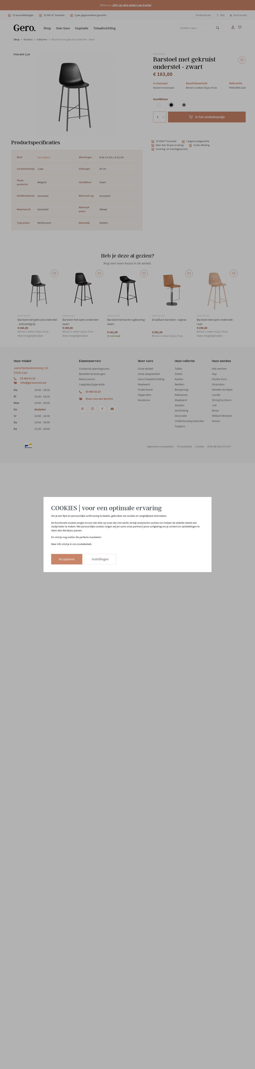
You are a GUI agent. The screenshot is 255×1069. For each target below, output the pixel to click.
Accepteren (67, 559)
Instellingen (100, 559)
